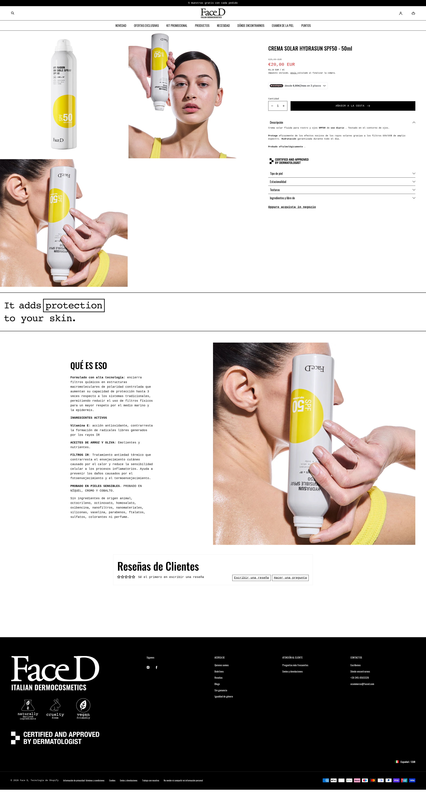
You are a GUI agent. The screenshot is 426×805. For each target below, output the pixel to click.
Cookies (112, 780)
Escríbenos (355, 665)
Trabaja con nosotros (150, 780)
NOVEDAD (120, 25)
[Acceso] (401, 13)
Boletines (219, 671)
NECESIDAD (223, 25)
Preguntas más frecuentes (295, 665)
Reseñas (218, 677)
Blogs (217, 684)
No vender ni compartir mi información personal (183, 780)
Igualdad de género (223, 696)
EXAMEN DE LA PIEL (283, 25)
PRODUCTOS (202, 25)
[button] (13, 13)
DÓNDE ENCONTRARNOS (250, 25)
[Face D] (213, 13)
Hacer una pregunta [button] (290, 578)
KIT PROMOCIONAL (176, 25)
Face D (24, 780)
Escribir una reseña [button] (251, 578)
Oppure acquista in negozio (292, 207)
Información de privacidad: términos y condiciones (84, 780)
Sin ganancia (220, 690)
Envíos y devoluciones (292, 671)
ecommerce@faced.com (362, 684)
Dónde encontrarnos (360, 671)
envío (293, 73)
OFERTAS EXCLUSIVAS (146, 25)
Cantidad (273, 99)
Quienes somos (221, 665)
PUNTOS (306, 25)
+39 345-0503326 (359, 677)
